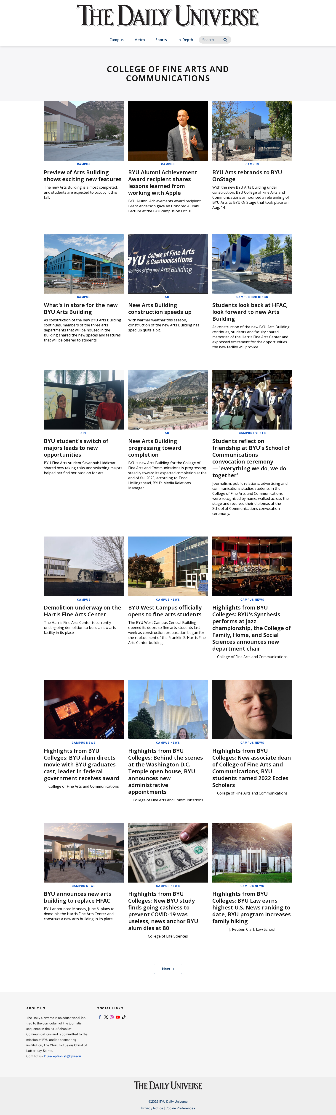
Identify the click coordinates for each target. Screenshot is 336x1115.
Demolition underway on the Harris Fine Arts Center (82, 611)
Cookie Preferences (180, 1108)
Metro (139, 39)
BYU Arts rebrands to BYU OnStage (247, 175)
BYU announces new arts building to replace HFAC (77, 897)
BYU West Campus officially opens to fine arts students (165, 611)
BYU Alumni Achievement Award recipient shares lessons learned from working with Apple (162, 182)
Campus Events (252, 432)
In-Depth (185, 39)
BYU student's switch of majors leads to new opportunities (76, 447)
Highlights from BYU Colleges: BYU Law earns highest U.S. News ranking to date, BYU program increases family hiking (251, 907)
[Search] (225, 40)
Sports (161, 39)
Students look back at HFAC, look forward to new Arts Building (250, 311)
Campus (116, 39)
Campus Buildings (252, 296)
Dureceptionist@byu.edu (62, 1056)
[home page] (168, 20)
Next (166, 969)
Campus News (168, 599)
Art (168, 296)
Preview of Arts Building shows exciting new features (83, 175)
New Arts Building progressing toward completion (154, 447)
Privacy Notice (152, 1108)
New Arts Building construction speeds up (160, 308)
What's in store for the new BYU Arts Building (81, 308)
